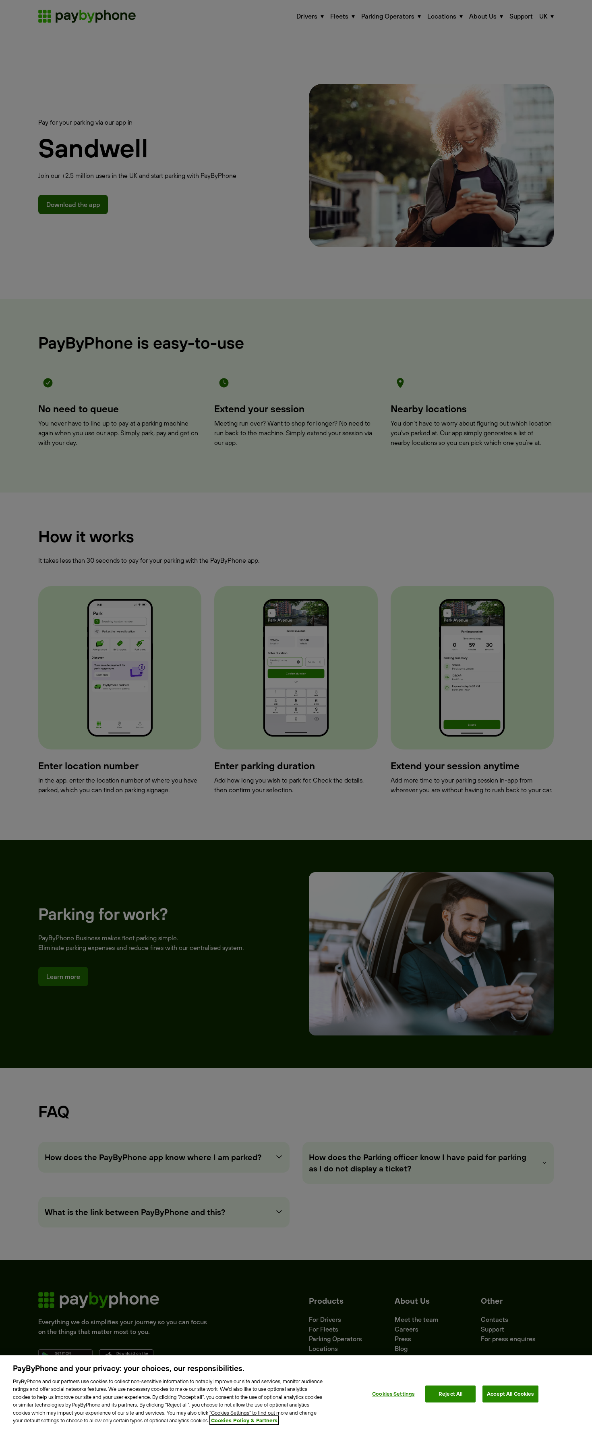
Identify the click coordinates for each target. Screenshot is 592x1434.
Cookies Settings (393, 1393)
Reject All (450, 1393)
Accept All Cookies (510, 1393)
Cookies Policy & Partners (244, 1420)
